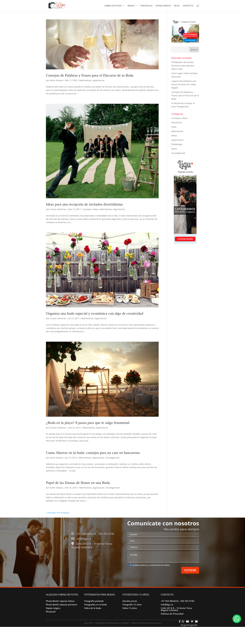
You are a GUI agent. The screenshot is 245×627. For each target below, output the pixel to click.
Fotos (173, 127)
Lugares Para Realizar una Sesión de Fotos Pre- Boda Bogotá (183, 84)
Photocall (50, 611)
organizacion (98, 80)
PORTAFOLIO (146, 6)
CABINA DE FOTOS (113, 6)
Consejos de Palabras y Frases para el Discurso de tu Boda (89, 75)
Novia (174, 135)
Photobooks (176, 144)
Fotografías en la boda (95, 604)
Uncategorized (112, 457)
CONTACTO (188, 6)
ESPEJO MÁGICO (163, 6)
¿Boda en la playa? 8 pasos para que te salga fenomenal (87, 423)
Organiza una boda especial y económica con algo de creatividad (94, 313)
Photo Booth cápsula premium (61, 604)
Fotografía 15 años (131, 604)
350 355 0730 (106, 533)
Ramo (174, 148)
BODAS (131, 6)
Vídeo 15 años (129, 608)
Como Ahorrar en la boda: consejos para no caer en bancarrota (93, 453)
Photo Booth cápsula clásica (60, 601)
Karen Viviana (56, 80)
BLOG (176, 6)
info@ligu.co (83, 538)
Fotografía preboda (94, 601)
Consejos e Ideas (91, 209)
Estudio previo (129, 601)
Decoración (176, 122)
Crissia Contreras (58, 209)
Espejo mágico (53, 608)
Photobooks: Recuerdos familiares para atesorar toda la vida (182, 65)
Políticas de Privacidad (172, 613)
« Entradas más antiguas (57, 512)
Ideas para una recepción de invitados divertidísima (84, 204)
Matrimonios (85, 80)
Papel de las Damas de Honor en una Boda (78, 483)
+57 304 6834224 (86, 533)
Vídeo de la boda (92, 608)
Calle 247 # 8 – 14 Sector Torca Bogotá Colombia (176, 609)
